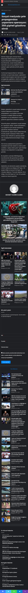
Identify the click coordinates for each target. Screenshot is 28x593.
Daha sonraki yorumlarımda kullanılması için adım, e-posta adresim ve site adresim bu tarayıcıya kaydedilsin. (13, 355)
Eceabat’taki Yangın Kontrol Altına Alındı (20, 299)
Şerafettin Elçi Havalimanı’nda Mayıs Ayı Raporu (18, 482)
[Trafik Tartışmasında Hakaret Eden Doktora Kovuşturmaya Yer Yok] (6, 490)
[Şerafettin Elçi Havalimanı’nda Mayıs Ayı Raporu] (6, 483)
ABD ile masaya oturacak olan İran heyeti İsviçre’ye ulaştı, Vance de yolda (6, 263)
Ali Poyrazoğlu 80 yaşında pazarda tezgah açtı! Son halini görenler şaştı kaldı (18, 412)
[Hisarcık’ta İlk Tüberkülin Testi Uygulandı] (6, 476)
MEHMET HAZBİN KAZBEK (9, 32)
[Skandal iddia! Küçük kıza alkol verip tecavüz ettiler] (6, 505)
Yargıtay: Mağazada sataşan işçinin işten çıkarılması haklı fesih (7, 284)
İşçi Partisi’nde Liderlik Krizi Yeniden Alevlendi (7, 300)
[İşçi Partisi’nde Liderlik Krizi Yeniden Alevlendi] (7, 294)
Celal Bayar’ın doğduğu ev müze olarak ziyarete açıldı (18, 405)
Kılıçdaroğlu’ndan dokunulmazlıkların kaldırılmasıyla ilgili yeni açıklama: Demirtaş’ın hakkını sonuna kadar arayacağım (20, 265)
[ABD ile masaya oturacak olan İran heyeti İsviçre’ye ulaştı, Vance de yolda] (7, 255)
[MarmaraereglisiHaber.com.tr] (14, 5)
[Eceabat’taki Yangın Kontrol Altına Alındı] (21, 294)
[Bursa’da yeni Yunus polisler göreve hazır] (6, 512)
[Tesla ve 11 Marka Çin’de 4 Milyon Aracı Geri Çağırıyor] (6, 440)
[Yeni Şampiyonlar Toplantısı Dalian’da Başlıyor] (6, 376)
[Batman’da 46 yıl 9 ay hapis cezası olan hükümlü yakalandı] (5, 92)
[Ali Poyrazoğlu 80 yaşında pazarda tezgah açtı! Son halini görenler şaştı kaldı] (6, 413)
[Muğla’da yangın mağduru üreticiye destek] (6, 519)
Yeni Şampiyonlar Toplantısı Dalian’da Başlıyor (17, 375)
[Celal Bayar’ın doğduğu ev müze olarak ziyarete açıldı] (6, 406)
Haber (9, 10)
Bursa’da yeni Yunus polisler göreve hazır (17, 511)
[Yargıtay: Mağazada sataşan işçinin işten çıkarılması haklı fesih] (7, 277)
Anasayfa (5, 10)
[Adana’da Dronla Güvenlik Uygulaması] (21, 277)
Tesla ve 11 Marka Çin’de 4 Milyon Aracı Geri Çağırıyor (18, 440)
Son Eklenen (14, 369)
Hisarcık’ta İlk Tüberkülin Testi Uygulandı (18, 474)
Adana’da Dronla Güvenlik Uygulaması (21, 282)
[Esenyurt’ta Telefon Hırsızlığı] (5, 101)
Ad (2, 335)
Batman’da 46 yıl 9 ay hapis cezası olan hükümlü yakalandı (19, 92)
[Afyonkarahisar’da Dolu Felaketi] (6, 469)
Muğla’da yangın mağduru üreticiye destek (18, 518)
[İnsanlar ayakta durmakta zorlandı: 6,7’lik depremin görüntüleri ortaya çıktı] (6, 498)
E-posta (3, 341)
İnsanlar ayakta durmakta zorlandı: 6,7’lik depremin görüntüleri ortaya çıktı (18, 497)
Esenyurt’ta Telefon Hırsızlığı (11, 1)
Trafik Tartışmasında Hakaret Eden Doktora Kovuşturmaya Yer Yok (17, 489)
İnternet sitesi (4, 347)
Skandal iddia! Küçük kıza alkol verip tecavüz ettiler (18, 504)
